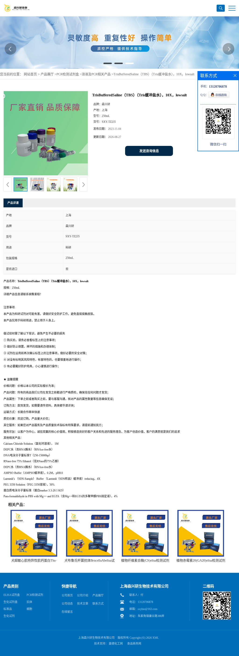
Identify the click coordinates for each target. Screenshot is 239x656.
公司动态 (67, 603)
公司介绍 (82, 595)
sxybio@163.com (147, 609)
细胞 (29, 609)
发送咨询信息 (149, 151)
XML (155, 637)
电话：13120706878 (141, 602)
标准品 (8, 609)
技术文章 (82, 603)
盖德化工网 (116, 643)
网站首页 (30, 74)
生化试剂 (9, 616)
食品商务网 (134, 643)
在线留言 (67, 611)
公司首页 (67, 595)
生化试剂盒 (11, 602)
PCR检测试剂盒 (67, 74)
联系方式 (98, 603)
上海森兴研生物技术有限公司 (96, 637)
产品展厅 (47, 74)
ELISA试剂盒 (12, 595)
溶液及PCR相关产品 (96, 74)
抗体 (29, 602)
